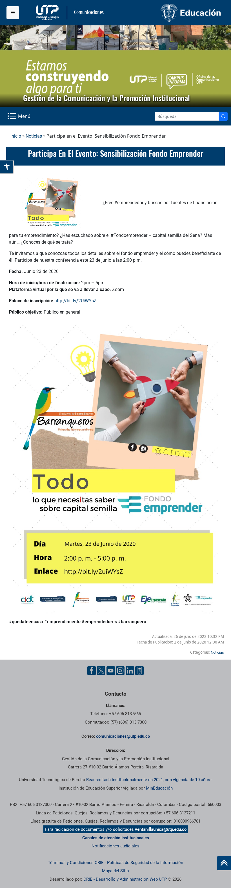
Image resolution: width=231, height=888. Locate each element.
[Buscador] (223, 116)
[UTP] (48, 12)
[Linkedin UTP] (130, 670)
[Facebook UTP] (91, 670)
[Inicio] (224, 863)
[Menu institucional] (12, 12)
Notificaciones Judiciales (115, 846)
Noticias (34, 136)
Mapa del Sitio (115, 870)
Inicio (15, 136)
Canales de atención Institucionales (115, 837)
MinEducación (159, 788)
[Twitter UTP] (101, 670)
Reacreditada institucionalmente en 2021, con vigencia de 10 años (148, 779)
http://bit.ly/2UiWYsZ (75, 300)
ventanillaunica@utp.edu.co (160, 829)
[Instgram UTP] (120, 670)
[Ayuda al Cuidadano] (139, 670)
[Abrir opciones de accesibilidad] (7, 167)
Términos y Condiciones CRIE (76, 862)
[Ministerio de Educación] (170, 13)
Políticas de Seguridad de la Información (145, 862)
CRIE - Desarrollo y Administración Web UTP (125, 879)
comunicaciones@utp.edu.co (123, 736)
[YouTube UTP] (110, 670)
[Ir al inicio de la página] (224, 863)
